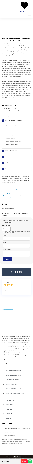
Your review (7, 249)
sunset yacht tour (16, 195)
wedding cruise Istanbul (12, 197)
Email (5, 242)
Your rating (6, 225)
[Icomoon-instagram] (10, 363)
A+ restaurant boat (9, 189)
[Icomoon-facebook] (2, 363)
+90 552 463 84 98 (9, 432)
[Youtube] (6, 363)
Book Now (24, 461)
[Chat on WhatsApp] (30, 461)
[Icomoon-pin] (14, 363)
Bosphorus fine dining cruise (21, 189)
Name (5, 235)
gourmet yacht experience (8, 191)
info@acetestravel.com (10, 435)
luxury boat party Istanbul (8, 193)
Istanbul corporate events (21, 191)
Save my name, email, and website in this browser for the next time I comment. (17, 232)
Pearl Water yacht (19, 193)
